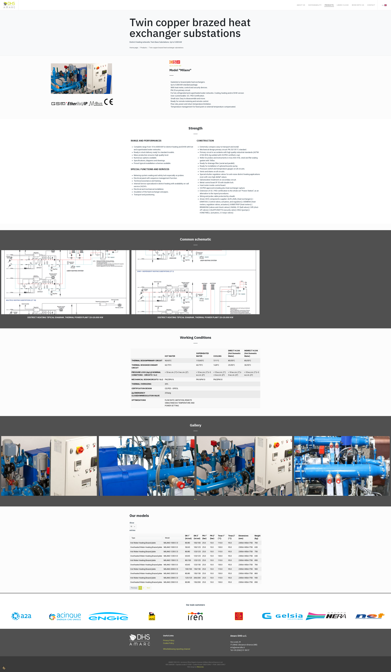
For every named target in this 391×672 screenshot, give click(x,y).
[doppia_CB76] (146, 466)
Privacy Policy (168, 640)
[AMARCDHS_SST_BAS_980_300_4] (49, 466)
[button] (194, 499)
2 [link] (143, 588)
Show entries (132, 526)
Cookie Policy (168, 643)
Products (143, 48)
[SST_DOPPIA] (244, 466)
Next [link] (148, 588)
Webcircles (200, 667)
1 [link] (140, 588)
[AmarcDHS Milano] (342, 466)
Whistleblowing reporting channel (176, 649)
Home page (134, 48)
